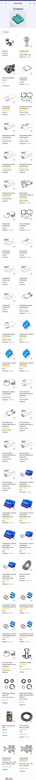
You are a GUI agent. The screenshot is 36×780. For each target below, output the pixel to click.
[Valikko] (2, 3)
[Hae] (5, 3)
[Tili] (30, 3)
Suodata (6, 32)
